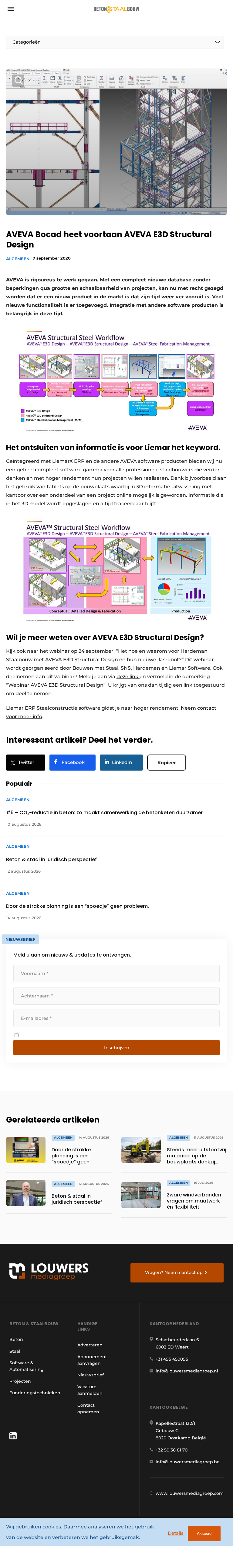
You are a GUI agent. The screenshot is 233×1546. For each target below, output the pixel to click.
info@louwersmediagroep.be (188, 1462)
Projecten (20, 1381)
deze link (128, 676)
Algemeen (18, 258)
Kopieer (166, 762)
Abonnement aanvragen (92, 1360)
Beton (16, 1339)
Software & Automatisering (26, 1366)
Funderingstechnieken (34, 1392)
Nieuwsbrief (90, 1375)
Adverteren (90, 1345)
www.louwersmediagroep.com (190, 1493)
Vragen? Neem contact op (174, 1272)
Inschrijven (116, 1047)
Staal (14, 1351)
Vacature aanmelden (90, 1390)
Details (176, 1533)
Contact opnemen (88, 1408)
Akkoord (204, 1533)
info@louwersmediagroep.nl (187, 1371)
